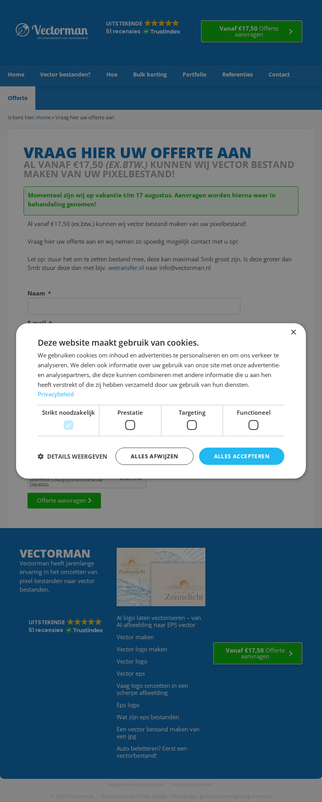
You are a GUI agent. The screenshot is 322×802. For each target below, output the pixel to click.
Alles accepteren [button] (241, 455)
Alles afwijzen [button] (154, 455)
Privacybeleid (56, 394)
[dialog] (161, 401)
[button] (72, 456)
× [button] (293, 332)
